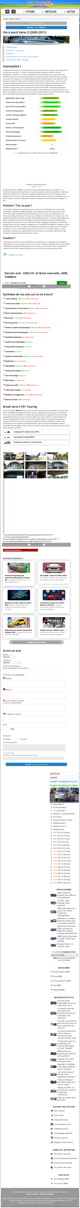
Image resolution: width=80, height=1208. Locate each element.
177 (61, 864)
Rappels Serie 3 (59, 826)
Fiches (6, 19)
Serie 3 (17, 19)
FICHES (30, 11)
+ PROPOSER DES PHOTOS (12, 550)
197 (61, 870)
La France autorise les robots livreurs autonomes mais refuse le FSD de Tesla (66, 1034)
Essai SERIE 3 (58, 804)
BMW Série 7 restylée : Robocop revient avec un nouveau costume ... (67, 920)
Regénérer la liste (36, 642)
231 (61, 876)
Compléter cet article (15, 255)
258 (61, 848)
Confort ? (10, 53)
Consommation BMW (62, 981)
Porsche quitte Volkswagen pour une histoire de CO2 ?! (66, 1003)
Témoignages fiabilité (63, 1133)
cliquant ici (58, 1203)
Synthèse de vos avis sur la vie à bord (22, 56)
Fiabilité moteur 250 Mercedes (52, 630)
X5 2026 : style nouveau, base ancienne (63, 902)
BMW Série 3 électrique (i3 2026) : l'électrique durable (67, 938)
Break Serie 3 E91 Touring (17, 60)
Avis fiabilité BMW (61, 1179)
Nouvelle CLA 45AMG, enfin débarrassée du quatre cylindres (66, 1066)
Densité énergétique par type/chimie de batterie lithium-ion (18, 577)
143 (61, 835)
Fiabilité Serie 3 (59, 823)
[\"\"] (3, 480)
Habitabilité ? (12, 47)
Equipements (58, 829)
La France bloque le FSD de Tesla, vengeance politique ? (66, 1074)
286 (61, 882)
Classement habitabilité (24, 437)
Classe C (35, 187)
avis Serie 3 (59, 810)
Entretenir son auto (62, 1154)
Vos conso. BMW (61, 1183)
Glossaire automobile (63, 1163)
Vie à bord (57, 817)
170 (61, 842)
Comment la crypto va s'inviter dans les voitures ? (52, 604)
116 (61, 851)
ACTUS (71, 11)
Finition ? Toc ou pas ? (15, 50)
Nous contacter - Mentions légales (40, 1194)
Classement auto (61, 1120)
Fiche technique (59, 807)
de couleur (14, 229)
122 (61, 854)
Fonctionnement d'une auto (65, 1158)
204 (61, 873)
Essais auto (59, 1115)
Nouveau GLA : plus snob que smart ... (65, 1060)
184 (61, 867)
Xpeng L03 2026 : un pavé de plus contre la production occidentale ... (66, 1091)
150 (61, 839)
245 (61, 879)
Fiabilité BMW (59, 990)
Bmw (12, 19)
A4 (40, 187)
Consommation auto (62, 1124)
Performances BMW (61, 972)
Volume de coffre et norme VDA (27, 442)
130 (61, 832)
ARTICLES (50, 11)
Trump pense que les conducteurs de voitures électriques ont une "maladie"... (66, 1044)
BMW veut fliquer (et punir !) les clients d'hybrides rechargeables (66, 912)
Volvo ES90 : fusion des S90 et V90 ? (53, 575)
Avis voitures (59, 1111)
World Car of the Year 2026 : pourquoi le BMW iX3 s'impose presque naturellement (67, 929)
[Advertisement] (36, 168)
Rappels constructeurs (63, 1142)
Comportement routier (63, 820)
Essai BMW (57, 976)
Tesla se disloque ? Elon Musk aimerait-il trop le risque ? (66, 1082)
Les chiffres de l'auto (62, 1167)
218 (61, 845)
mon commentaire (36, 764)
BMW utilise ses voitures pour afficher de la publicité (66, 895)
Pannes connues (61, 1138)
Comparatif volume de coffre (26, 432)
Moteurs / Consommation (64, 813)
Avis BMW (57, 985)
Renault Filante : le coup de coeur (65, 945)
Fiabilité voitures (61, 1129)
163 (62, 861)
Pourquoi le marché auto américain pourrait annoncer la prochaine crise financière (66, 1013)
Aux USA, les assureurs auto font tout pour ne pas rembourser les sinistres (67, 1024)
